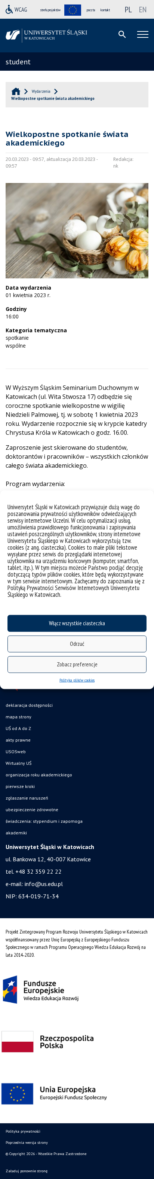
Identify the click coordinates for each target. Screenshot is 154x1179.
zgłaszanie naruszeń (27, 798)
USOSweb (16, 751)
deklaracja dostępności (29, 705)
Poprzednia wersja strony (27, 1142)
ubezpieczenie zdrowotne (32, 809)
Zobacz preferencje (77, 664)
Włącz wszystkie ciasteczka (77, 623)
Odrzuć (77, 643)
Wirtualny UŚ (18, 763)
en (143, 9)
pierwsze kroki (20, 786)
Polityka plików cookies (77, 679)
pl (128, 9)
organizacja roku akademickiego (39, 775)
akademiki (16, 833)
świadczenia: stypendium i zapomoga (44, 821)
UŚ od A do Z (18, 728)
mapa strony (18, 717)
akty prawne (18, 740)
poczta (91, 9)
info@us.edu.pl (44, 884)
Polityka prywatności (23, 1131)
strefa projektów (50, 9)
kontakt (105, 9)
